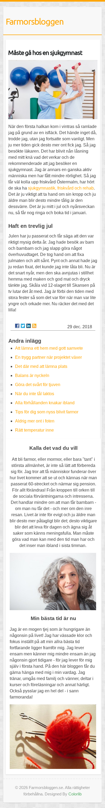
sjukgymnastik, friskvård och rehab (61, 188)
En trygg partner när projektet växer (48, 357)
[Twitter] (23, 326)
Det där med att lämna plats (41, 366)
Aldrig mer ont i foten (34, 421)
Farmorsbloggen (34, 21)
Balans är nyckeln (32, 375)
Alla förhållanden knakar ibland (45, 403)
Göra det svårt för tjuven (37, 384)
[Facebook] (17, 326)
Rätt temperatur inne (34, 430)
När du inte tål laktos (34, 393)
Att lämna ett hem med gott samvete (49, 348)
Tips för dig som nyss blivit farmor (46, 412)
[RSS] (34, 326)
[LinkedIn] (28, 326)
